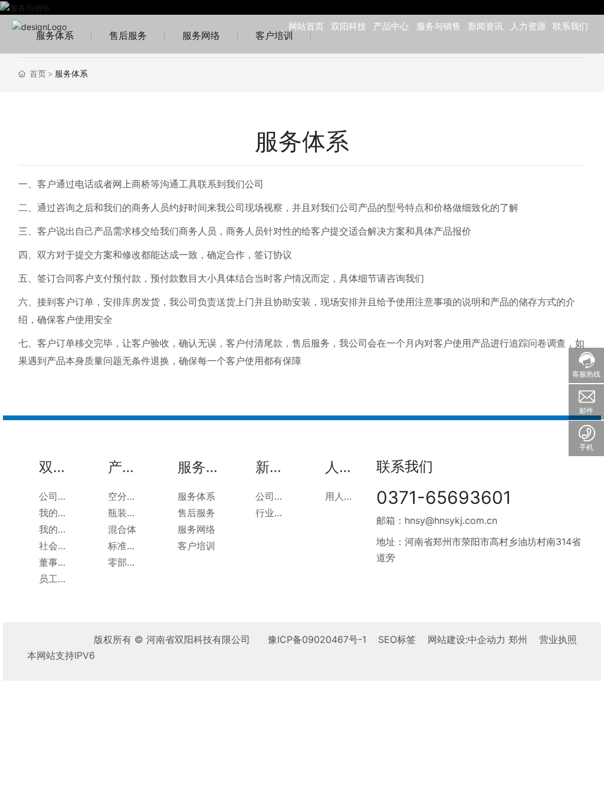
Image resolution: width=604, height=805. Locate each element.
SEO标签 (397, 639)
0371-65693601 (443, 497)
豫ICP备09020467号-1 (317, 639)
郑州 (517, 639)
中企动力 (486, 639)
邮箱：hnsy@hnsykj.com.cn (436, 520)
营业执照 (558, 639)
